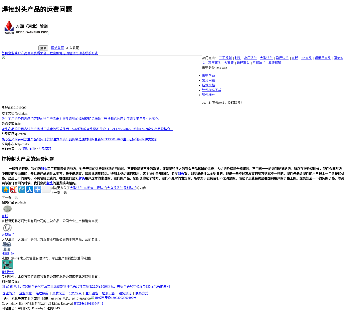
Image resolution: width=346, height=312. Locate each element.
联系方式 (91, 53)
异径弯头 (243, 62)
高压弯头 (214, 62)
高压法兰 (250, 58)
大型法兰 (266, 58)
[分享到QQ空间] (5, 189)
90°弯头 (306, 58)
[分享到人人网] (29, 189)
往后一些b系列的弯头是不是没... (85, 129)
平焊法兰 (258, 62)
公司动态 (78, 53)
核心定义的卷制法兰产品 (19, 139)
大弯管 (229, 62)
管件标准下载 (211, 90)
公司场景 (75, 293)
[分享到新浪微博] (13, 189)
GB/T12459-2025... (120, 129)
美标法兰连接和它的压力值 (110, 119)
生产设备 (91, 293)
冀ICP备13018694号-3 (88, 303)
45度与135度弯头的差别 (153, 286)
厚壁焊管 (274, 62)
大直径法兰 (115, 188)
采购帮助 (208, 75)
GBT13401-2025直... (115, 139)
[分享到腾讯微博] (21, 189)
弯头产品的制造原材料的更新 (80, 139)
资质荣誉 (40, 53)
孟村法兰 (130, 188)
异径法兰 (282, 58)
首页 (5, 53)
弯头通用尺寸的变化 (144, 119)
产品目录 (27, 53)
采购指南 (28, 149)
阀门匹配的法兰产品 (41, 119)
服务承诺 (125, 293)
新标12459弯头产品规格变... (153, 129)
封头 (238, 58)
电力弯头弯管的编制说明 (73, 119)
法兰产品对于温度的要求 (44, 129)
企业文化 (25, 293)
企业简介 (14, 53)
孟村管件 (8, 272)
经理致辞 (42, 293)
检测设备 (108, 293)
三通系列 (225, 58)
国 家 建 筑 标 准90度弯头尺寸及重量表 (29, 286)
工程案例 (52, 53)
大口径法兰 (98, 188)
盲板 (295, 58)
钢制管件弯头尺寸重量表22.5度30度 (82, 286)
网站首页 (57, 48)
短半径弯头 (323, 58)
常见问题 (65, 53)
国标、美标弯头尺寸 (121, 286)
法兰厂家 (8, 253)
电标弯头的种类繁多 (143, 139)
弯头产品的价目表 (14, 129)
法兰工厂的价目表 (14, 119)
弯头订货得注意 (48, 139)
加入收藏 (72, 48)
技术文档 (208, 85)
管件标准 (208, 95)
